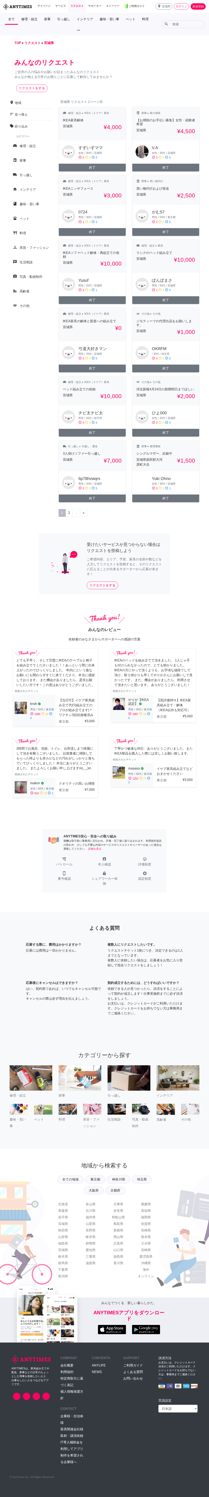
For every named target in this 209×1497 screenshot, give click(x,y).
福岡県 (146, 1217)
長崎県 (146, 1230)
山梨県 (91, 1224)
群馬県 (63, 1263)
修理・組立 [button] (29, 19)
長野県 (91, 1230)
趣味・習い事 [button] (109, 19)
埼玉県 (142, 1179)
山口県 (118, 1250)
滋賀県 (91, 1263)
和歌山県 (118, 1217)
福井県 (91, 1217)
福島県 (63, 1243)
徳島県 (118, 1256)
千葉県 (63, 1269)
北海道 (63, 1204)
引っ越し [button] (63, 19)
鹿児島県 (145, 1256)
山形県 (63, 1237)
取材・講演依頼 (71, 1435)
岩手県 (63, 1217)
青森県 (63, 1210)
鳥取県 (118, 1224)
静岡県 (91, 1243)
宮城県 (63, 1224)
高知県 (146, 1210)
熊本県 (146, 1237)
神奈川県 (118, 1179)
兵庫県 (118, 1204)
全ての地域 (70, 1179)
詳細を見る (94, 848)
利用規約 (66, 1372)
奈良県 (118, 1210)
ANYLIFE (99, 1365)
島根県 (118, 1230)
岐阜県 (91, 1237)
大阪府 (94, 1190)
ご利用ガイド (133, 1365)
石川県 (91, 1210)
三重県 (91, 1256)
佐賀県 (146, 1224)
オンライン (146, 1276)
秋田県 (63, 1230)
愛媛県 (146, 1204)
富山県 (91, 1204)
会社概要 (66, 1365)
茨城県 (63, 1250)
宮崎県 (146, 1250)
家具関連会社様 (71, 1429)
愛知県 (91, 1250)
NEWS (97, 1372)
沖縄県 (146, 1263)
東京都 (95, 1179)
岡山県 (118, 1237)
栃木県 (63, 1256)
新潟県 (63, 1276)
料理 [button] (145, 19)
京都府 (115, 1190)
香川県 (118, 1263)
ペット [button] (131, 19)
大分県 (146, 1243)
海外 (146, 1269)
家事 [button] (47, 19)
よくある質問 (133, 1372)
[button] (164, 6)
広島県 (118, 1243)
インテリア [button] (85, 19)
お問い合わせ (133, 1378)
